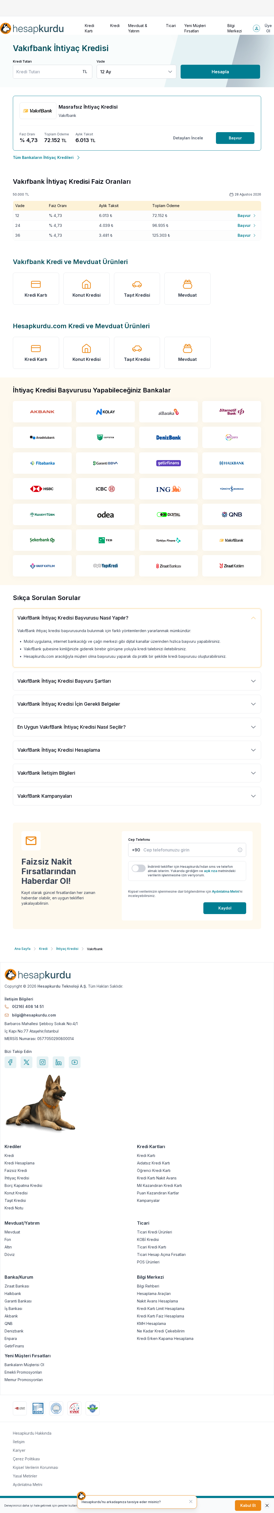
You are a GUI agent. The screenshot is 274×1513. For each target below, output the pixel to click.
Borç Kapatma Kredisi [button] (23, 1185)
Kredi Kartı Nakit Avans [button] (157, 1178)
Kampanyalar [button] (148, 1200)
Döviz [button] (10, 1254)
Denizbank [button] (14, 1331)
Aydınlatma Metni (225, 891)
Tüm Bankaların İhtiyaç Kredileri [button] (43, 157)
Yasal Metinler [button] (25, 1476)
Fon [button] (8, 1239)
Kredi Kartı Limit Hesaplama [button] (160, 1308)
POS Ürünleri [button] (148, 1262)
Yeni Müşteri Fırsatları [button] (195, 28)
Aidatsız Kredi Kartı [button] (153, 1163)
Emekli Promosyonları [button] (23, 1372)
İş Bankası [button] (13, 1308)
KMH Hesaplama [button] (151, 1323)
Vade (101, 61)
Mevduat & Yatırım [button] (137, 28)
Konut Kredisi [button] (87, 295)
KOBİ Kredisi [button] (148, 1239)
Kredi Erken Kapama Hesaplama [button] (165, 1338)
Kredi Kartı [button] (89, 28)
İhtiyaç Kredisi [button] (17, 1178)
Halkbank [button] (13, 1294)
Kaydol (224, 908)
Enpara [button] (11, 1338)
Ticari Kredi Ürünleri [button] (154, 1232)
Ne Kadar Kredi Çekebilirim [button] (161, 1331)
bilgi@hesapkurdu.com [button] (34, 1015)
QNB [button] (9, 1323)
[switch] (139, 868)
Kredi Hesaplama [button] (20, 1163)
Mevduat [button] (187, 295)
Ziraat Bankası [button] (17, 1286)
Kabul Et (248, 1505)
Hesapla (220, 71)
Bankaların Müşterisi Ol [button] (24, 1365)
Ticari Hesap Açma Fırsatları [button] (161, 1254)
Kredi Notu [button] (14, 1208)
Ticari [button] (171, 25)
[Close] (267, 1505)
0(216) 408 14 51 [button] (28, 1006)
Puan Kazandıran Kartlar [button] (158, 1193)
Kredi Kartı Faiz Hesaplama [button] (160, 1316)
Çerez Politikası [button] (26, 1459)
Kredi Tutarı (22, 61)
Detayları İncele (188, 138)
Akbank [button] (11, 1316)
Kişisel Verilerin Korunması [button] (35, 1467)
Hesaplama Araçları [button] (154, 1294)
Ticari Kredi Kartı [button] (151, 1247)
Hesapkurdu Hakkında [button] (32, 1433)
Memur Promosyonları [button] (24, 1380)
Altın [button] (8, 1247)
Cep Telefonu (139, 840)
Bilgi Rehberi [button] (148, 1286)
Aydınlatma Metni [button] (27, 1484)
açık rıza (210, 871)
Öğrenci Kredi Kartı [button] (153, 1170)
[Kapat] (190, 1501)
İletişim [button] (19, 1441)
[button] (31, 28)
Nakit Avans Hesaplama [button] (157, 1301)
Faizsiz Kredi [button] (16, 1170)
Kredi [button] (115, 25)
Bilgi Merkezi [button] (234, 28)
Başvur (235, 138)
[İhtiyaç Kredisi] (240, 850)
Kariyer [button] (19, 1450)
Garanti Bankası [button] (18, 1301)
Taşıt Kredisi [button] (137, 295)
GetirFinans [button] (14, 1346)
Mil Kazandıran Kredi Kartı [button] (159, 1185)
